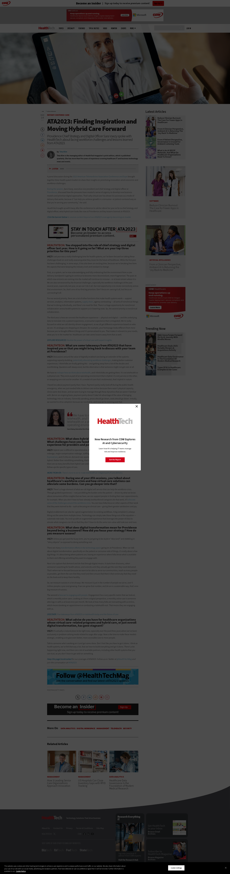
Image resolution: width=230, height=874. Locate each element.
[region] (115, 868)
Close (137, 406)
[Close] (226, 868)
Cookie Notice (21, 871)
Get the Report (115, 459)
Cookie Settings (176, 868)
